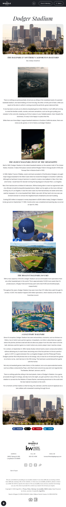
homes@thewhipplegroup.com (52, 456)
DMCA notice (48, 489)
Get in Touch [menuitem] (14, 470)
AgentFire (42, 491)
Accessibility (40, 489)
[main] (33, 222)
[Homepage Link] (7, 3)
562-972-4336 (33, 456)
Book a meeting (45, 3)
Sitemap (33, 489)
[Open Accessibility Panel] (3, 503)
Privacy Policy (27, 489)
